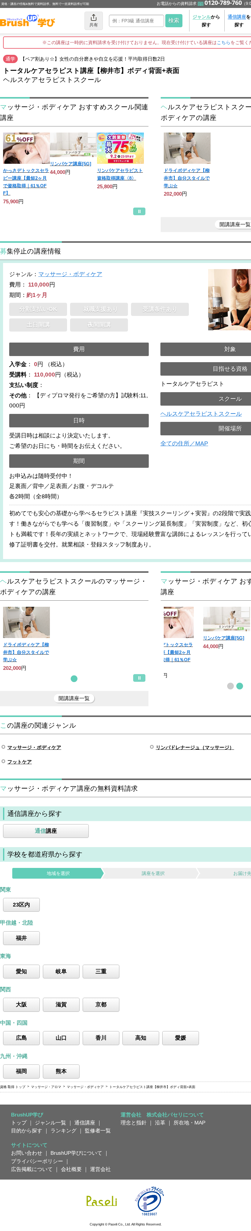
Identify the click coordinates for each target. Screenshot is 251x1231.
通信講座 (84, 1122)
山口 (61, 1038)
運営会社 (100, 1169)
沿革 (160, 1122)
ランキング (64, 1130)
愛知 (21, 971)
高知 (140, 1038)
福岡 (21, 1071)
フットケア (19, 761)
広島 (21, 1038)
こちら (223, 42)
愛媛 (180, 1038)
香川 (101, 1038)
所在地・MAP (189, 1122)
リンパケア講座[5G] (70, 163)
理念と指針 (134, 1122)
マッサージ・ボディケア (70, 274)
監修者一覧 (98, 1130)
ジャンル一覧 (50, 1122)
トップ (19, 1122)
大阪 (21, 1004)
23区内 (21, 905)
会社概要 (71, 1169)
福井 (21, 938)
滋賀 (61, 1004)
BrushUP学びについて (76, 1153)
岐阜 (61, 971)
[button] (74, 678)
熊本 (61, 1071)
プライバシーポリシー (37, 1161)
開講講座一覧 (74, 698)
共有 (93, 24)
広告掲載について (32, 1169)
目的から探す (26, 1130)
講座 (46, 831)
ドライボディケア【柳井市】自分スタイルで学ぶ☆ (187, 178)
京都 (101, 1004)
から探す (206, 20)
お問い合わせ (26, 1153)
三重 (101, 971)
